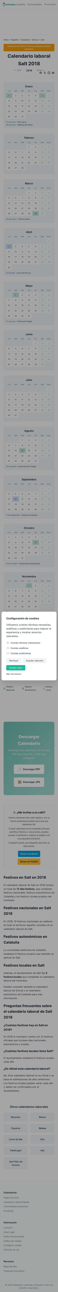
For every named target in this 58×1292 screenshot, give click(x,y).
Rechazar (13, 660)
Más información (13, 674)
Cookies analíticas (19, 648)
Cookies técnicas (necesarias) (25, 642)
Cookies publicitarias (20, 653)
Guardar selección (34, 660)
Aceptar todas (15, 668)
